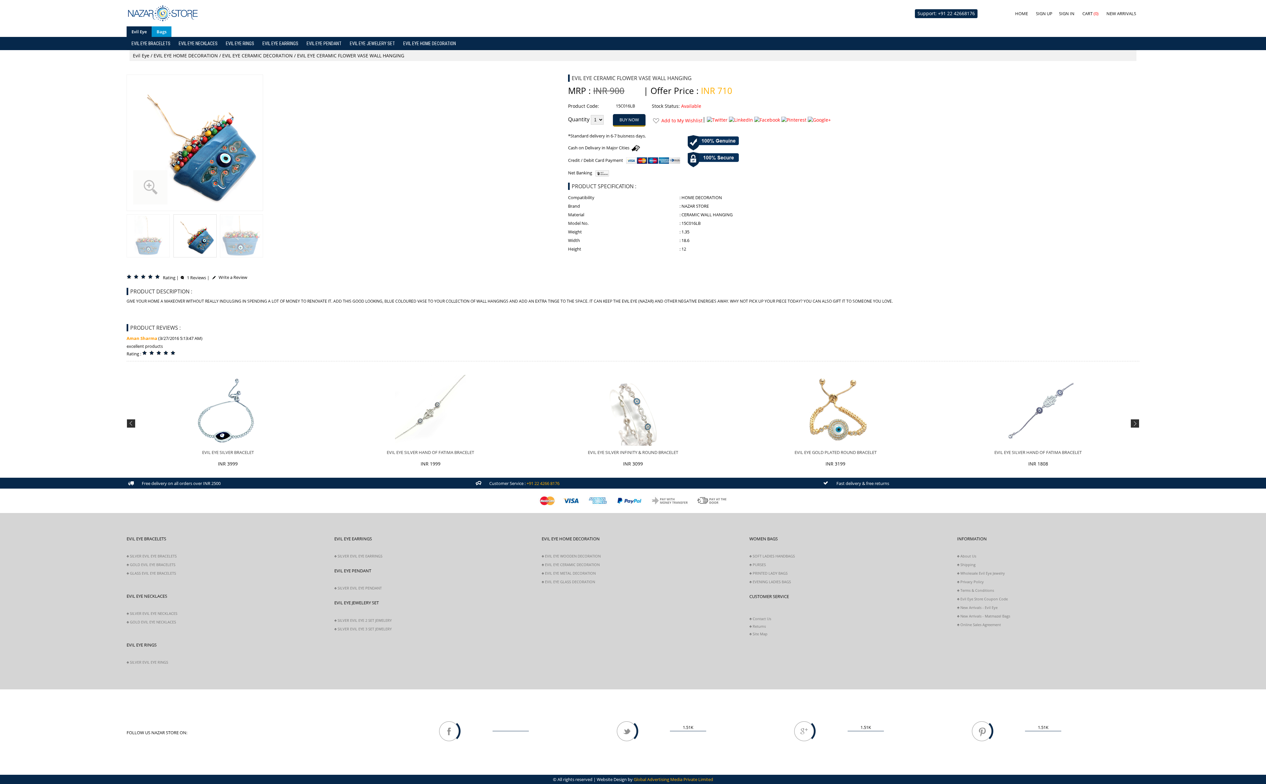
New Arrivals (1121, 13)
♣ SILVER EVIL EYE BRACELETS (152, 556)
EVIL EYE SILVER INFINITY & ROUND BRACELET (633, 452)
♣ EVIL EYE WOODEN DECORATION (571, 556)
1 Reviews (195, 278)
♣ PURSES (757, 564)
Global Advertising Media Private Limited (673, 779)
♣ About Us (966, 556)
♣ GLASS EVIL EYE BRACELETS (151, 573)
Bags (161, 32)
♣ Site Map (758, 633)
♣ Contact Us (760, 618)
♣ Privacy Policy (970, 581)
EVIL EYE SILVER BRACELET (228, 452)
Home (1021, 13)
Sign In (1066, 13)
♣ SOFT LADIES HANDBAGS (772, 556)
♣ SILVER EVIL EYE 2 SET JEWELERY (363, 620)
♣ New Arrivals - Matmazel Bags (983, 616)
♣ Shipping (966, 564)
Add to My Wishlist (682, 120)
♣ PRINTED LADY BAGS (768, 573)
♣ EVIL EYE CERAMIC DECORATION (571, 564)
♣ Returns (757, 626)
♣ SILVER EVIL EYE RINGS (147, 662)
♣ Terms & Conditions (975, 590)
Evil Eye (139, 32)
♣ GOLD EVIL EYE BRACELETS (151, 564)
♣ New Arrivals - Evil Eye (977, 607)
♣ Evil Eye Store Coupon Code (982, 598)
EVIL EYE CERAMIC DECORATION (257, 55)
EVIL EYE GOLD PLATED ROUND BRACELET (836, 452)
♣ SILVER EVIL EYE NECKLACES (152, 613)
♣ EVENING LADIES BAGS (770, 581)
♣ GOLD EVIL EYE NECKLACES (151, 621)
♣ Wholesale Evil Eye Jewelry (981, 573)
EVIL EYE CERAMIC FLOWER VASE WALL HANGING (350, 55)
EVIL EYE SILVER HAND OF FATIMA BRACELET (430, 452)
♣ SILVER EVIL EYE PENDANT (358, 588)
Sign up (1044, 13)
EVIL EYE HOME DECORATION (186, 55)
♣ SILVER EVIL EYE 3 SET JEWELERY (363, 628)
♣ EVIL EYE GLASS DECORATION (568, 581)
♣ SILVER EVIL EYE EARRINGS (358, 556)
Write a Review (231, 278)
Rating (169, 278)
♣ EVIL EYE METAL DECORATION (569, 573)
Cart (1090, 13)
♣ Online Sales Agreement (979, 624)
